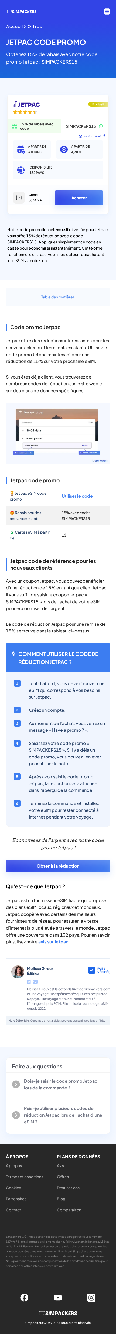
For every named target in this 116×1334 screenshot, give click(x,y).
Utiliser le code (77, 496)
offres (35, 26)
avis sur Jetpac (53, 941)
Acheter (79, 197)
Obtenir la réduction (58, 866)
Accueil (14, 26)
